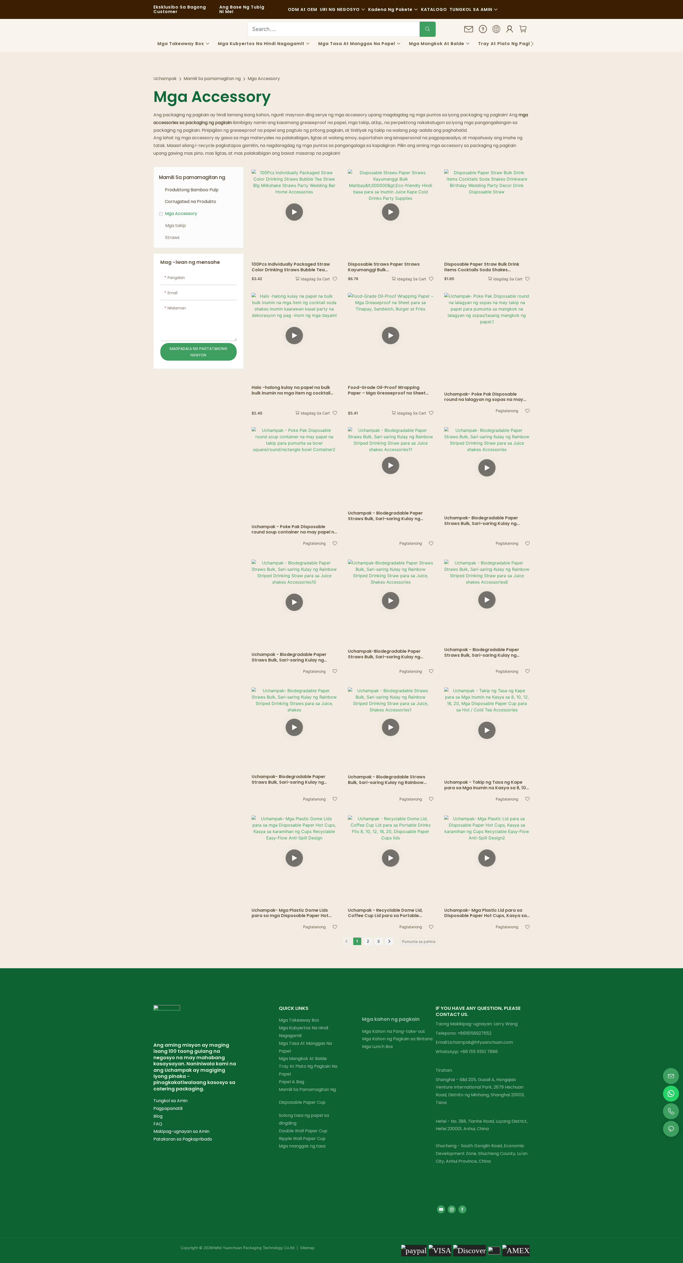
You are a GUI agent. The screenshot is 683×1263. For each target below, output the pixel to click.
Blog (157, 1116)
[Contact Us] (469, 30)
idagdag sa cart (315, 279)
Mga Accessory (264, 78)
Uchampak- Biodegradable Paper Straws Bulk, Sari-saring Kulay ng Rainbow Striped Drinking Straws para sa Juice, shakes (293, 779)
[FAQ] (483, 30)
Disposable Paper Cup (302, 1102)
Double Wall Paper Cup (303, 1131)
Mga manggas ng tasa (302, 1146)
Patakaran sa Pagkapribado (182, 1139)
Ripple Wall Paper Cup (302, 1138)
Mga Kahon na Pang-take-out (393, 1031)
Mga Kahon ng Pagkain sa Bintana (397, 1039)
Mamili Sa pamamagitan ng (212, 78)
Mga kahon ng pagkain (391, 1019)
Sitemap (307, 1247)
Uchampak (165, 78)
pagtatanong (507, 410)
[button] (532, 43)
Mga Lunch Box (377, 1046)
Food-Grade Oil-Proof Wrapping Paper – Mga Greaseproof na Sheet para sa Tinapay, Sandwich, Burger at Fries (389, 390)
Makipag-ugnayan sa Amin (181, 1131)
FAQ (157, 1124)
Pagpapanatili (167, 1108)
